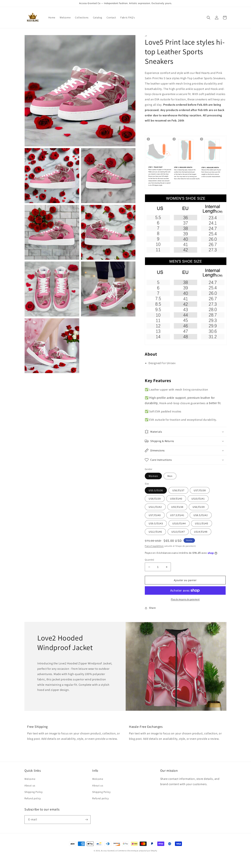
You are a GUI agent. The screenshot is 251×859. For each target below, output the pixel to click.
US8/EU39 (155, 498)
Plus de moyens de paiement (185, 599)
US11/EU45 (201, 523)
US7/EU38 (200, 490)
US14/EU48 (200, 531)
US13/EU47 (178, 531)
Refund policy (32, 798)
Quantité (149, 559)
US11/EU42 (155, 507)
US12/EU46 (155, 531)
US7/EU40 (155, 515)
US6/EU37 (178, 490)
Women (153, 476)
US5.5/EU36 (156, 490)
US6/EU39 (199, 507)
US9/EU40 (176, 498)
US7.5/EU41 (177, 515)
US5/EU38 (177, 507)
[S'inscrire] (86, 819)
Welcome (29, 779)
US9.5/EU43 (156, 523)
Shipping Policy (33, 792)
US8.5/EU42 (200, 515)
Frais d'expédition (154, 546)
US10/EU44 (179, 523)
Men (170, 476)
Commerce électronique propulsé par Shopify (137, 850)
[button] (209, 18)
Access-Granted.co (109, 850)
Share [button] (152, 607)
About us (29, 785)
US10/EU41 (198, 498)
